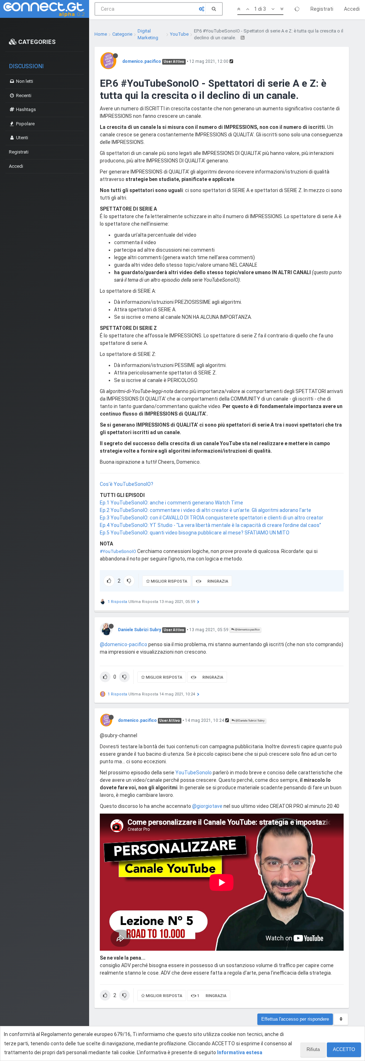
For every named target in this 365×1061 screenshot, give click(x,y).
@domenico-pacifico (123, 644)
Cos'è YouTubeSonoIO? (126, 484)
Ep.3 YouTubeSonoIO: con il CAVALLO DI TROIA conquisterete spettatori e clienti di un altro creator (211, 518)
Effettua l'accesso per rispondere (295, 1019)
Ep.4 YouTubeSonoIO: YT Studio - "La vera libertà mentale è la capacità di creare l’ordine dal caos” (210, 525)
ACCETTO (344, 1049)
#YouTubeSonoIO (118, 551)
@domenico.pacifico (246, 629)
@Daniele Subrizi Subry (249, 720)
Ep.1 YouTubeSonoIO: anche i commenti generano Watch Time (171, 503)
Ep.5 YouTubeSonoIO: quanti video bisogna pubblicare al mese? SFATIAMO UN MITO (194, 532)
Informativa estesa (239, 1052)
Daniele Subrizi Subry (139, 629)
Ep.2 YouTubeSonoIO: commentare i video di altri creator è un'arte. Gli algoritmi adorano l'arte (205, 510)
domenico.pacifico (141, 61)
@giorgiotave (207, 806)
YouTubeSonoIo (193, 772)
